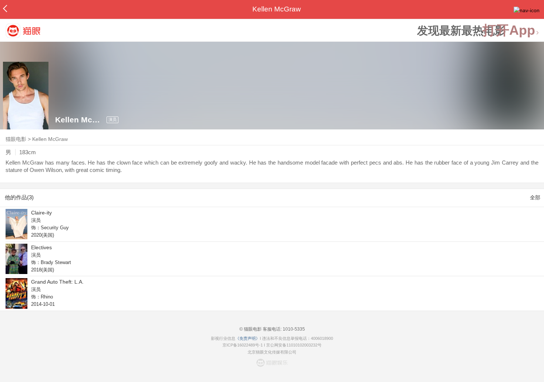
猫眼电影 (16, 139)
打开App (509, 30)
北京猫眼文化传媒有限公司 (272, 352)
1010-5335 (293, 329)
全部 (535, 197)
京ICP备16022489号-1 (242, 345)
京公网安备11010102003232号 (294, 345)
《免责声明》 (247, 338)
